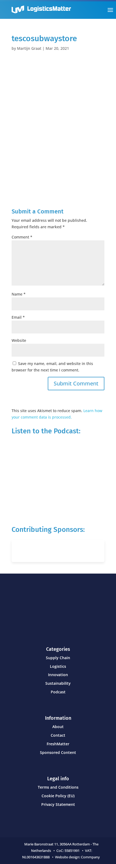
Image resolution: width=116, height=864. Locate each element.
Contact (58, 735)
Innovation (58, 674)
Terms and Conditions (58, 787)
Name (19, 294)
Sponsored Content (58, 752)
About (58, 726)
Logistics (58, 666)
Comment (22, 237)
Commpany (91, 857)
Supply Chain (58, 657)
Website (19, 340)
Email (18, 317)
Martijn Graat (29, 48)
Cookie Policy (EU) (58, 795)
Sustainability (58, 683)
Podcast (58, 691)
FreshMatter (58, 743)
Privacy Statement (58, 804)
